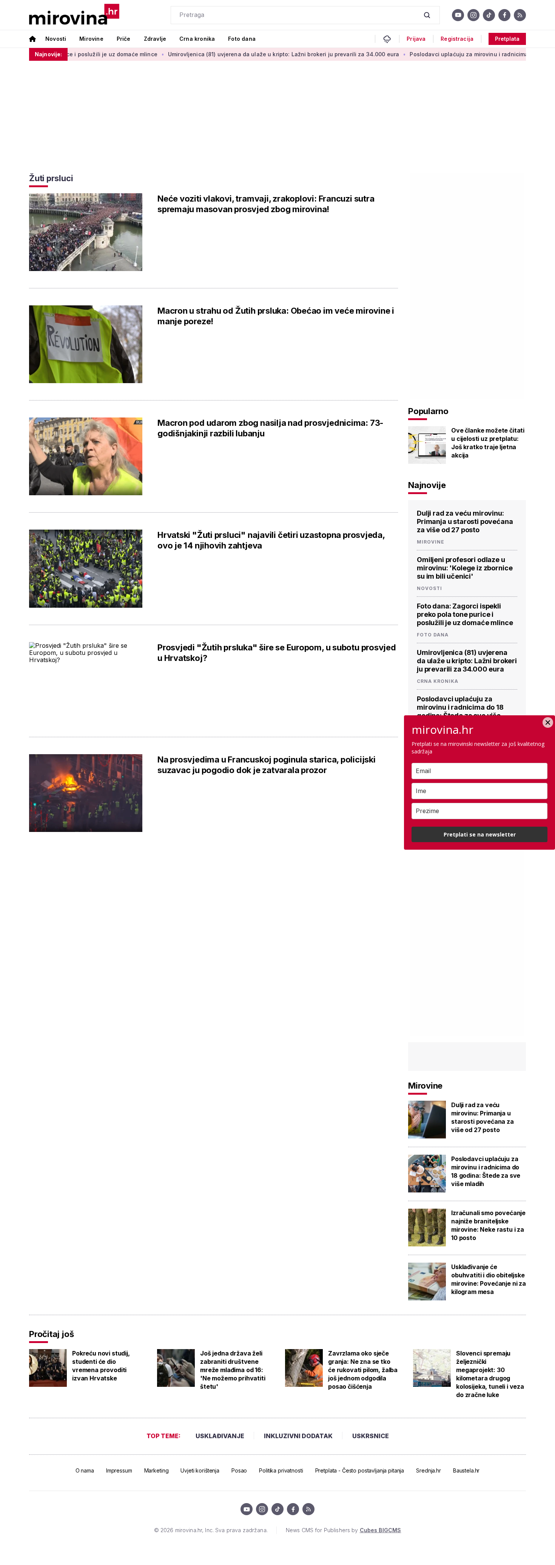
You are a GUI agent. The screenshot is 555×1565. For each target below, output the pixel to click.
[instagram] (473, 15)
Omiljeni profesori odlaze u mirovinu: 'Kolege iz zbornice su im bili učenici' (464, 568)
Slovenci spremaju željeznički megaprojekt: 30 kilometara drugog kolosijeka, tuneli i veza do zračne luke (490, 1374)
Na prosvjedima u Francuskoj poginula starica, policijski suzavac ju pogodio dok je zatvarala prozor (266, 765)
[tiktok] (489, 15)
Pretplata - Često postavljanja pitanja (359, 1470)
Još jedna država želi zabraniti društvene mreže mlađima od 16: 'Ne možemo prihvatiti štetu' (232, 1369)
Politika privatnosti (281, 1470)
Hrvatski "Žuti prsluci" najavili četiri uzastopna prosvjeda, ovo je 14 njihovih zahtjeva (271, 540)
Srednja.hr (428, 1470)
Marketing (156, 1470)
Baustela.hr (466, 1470)
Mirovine (91, 38)
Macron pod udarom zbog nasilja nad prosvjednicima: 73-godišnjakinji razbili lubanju (270, 428)
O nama (85, 1470)
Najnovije (427, 485)
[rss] (520, 15)
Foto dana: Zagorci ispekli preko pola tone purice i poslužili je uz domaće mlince (465, 614)
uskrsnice (370, 1436)
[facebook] (504, 15)
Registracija (457, 39)
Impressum (119, 1470)
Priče (124, 38)
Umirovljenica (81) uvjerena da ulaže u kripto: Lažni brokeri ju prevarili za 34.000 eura (249, 54)
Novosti (55, 38)
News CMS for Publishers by (343, 1530)
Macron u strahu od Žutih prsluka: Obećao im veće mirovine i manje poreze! (275, 316)
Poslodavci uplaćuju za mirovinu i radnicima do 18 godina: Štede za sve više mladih (460, 711)
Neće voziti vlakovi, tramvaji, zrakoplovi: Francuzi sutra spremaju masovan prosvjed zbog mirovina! (265, 204)
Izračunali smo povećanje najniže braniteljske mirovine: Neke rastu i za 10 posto (488, 1225)
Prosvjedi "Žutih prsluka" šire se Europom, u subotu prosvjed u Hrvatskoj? (276, 652)
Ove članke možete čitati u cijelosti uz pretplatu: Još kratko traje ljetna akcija (487, 443)
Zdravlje (155, 38)
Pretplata (507, 38)
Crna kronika (197, 38)
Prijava (416, 39)
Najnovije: (48, 54)
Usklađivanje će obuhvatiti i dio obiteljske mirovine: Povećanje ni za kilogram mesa (488, 1279)
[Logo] (74, 15)
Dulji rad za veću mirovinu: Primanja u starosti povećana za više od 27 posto (465, 521)
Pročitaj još (51, 1334)
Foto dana (242, 38)
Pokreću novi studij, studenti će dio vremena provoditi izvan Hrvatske (101, 1365)
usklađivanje (220, 1436)
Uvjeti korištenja (199, 1470)
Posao (239, 1470)
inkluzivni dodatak (298, 1436)
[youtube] (458, 15)
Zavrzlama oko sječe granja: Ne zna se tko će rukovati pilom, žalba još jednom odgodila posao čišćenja (363, 1369)
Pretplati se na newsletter (480, 834)
